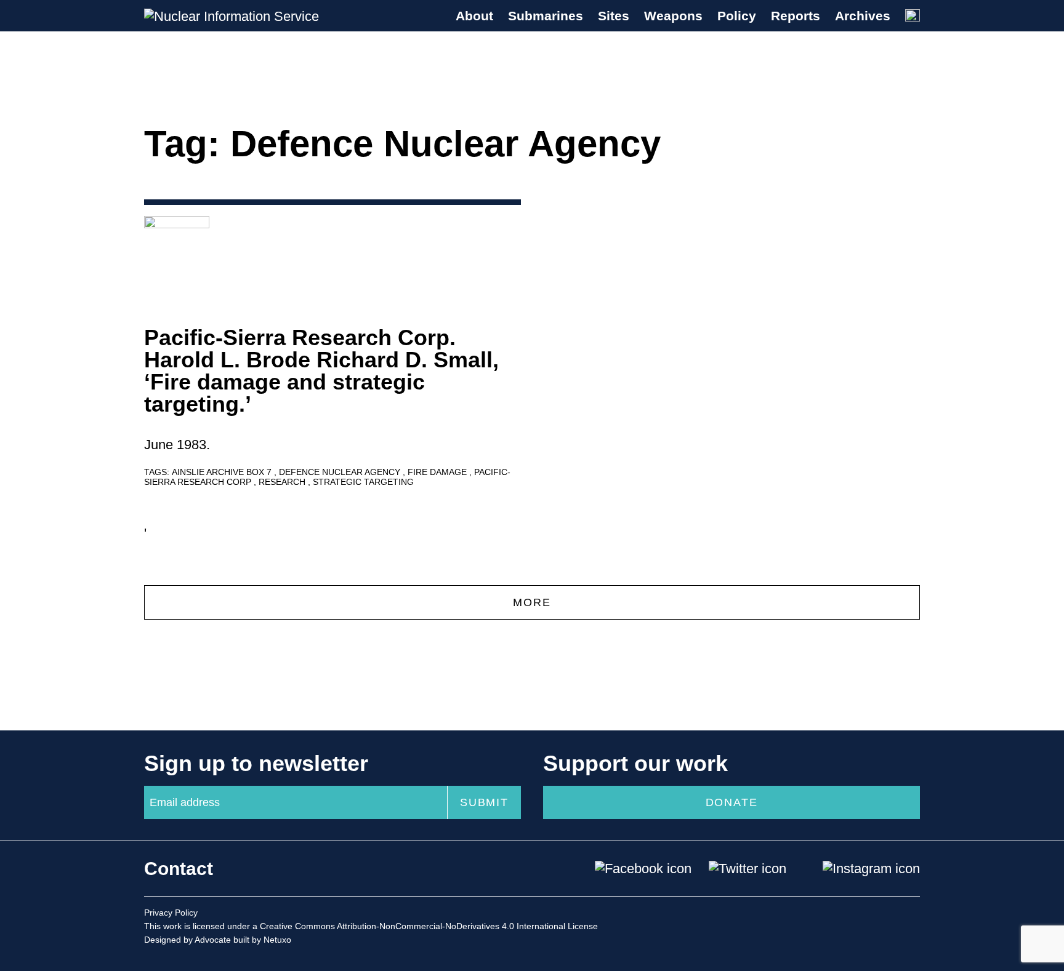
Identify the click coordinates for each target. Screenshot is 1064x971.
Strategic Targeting (363, 482)
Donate (732, 802)
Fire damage (438, 472)
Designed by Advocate (187, 940)
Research (283, 482)
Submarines (545, 16)
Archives (862, 16)
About (474, 16)
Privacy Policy (171, 912)
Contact (178, 868)
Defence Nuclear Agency (341, 472)
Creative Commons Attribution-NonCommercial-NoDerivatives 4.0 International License (429, 926)
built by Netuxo (262, 940)
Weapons (673, 16)
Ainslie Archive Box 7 (223, 472)
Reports (795, 16)
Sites (613, 16)
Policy (736, 16)
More (531, 602)
